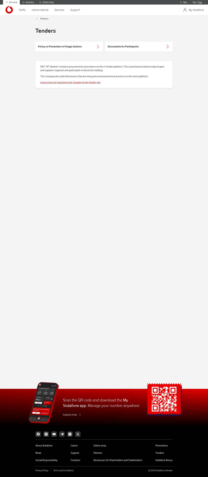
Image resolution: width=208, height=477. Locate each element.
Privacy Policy (41, 470)
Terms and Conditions (63, 470)
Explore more (70, 414)
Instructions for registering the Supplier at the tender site (70, 82)
